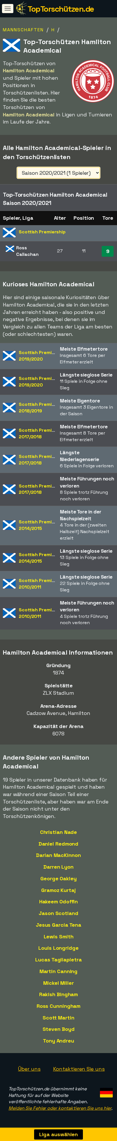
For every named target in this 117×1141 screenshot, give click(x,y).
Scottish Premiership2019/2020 (42, 356)
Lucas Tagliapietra (58, 959)
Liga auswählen (58, 1134)
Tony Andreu (58, 1040)
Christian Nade (58, 832)
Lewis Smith (59, 936)
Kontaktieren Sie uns (79, 1069)
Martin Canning (58, 971)
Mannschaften (23, 30)
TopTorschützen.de (61, 9)
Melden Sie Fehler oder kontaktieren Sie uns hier (60, 1108)
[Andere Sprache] (105, 1091)
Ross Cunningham (59, 1006)
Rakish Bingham (58, 994)
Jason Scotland (58, 913)
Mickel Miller (58, 983)
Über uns (29, 1069)
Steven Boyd (59, 1029)
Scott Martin (58, 1017)
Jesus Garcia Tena (58, 925)
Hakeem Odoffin (58, 901)
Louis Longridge (58, 948)
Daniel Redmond (59, 843)
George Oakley (58, 878)
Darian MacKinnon (58, 855)
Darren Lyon (58, 867)
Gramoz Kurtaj (58, 890)
